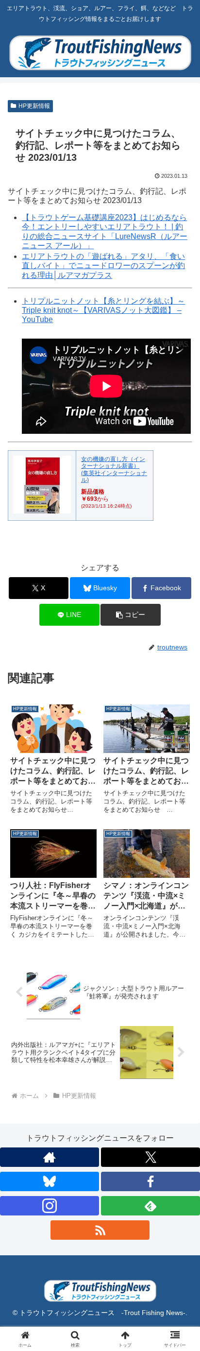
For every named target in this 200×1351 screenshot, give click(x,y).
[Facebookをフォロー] (150, 1181)
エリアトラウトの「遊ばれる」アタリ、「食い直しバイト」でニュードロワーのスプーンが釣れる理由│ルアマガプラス (103, 265)
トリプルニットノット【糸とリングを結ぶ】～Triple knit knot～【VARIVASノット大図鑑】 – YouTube (103, 310)
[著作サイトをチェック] (49, 1157)
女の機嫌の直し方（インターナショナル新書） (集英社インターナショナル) (114, 469)
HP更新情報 (34, 106)
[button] (130, 615)
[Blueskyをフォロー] (49, 1181)
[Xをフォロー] (150, 1157)
